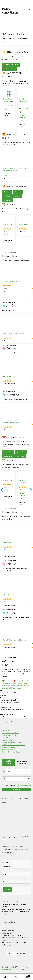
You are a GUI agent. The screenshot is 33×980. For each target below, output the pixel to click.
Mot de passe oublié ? (24, 785)
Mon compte (5, 977)
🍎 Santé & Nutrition (19, 681)
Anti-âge (7, 196)
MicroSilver (7, 200)
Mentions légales (7, 749)
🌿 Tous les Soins (7, 681)
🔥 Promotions (20, 685)
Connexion (16, 789)
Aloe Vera (7, 192)
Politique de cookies (8, 747)
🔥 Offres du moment (11, 65)
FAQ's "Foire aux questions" (10, 733)
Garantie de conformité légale (11, 752)
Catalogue (5, 730)
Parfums (17, 196)
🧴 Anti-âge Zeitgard (19, 683)
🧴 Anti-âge (20, 456)
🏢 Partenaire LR (15, 688)
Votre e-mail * (7, 867)
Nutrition (18, 192)
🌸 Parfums (8, 456)
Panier (25, 975)
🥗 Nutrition (21, 452)
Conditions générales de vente (11, 742)
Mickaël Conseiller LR (10, 10)
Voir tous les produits (9, 131)
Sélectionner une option (8, 241)
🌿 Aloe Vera (8, 452)
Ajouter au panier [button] (7, 114)
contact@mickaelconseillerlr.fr (15, 945)
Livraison (5, 738)
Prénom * (6, 874)
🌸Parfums (11, 685)
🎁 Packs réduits (9, 69)
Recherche (16, 977)
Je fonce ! (7, 43)
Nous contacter (7, 740)
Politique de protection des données (13, 745)
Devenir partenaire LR (9, 735)
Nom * (5, 882)
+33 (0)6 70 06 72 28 (10, 942)
